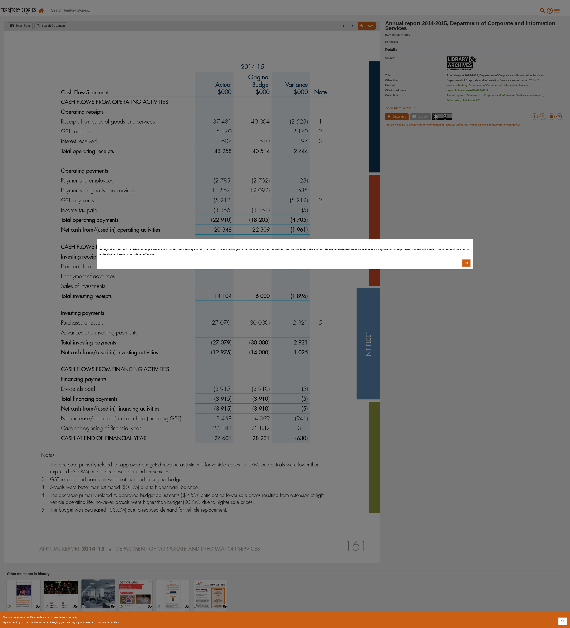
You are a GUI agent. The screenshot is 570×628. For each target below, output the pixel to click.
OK (466, 263)
